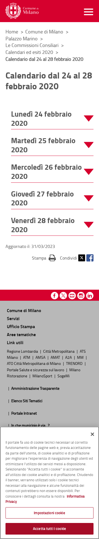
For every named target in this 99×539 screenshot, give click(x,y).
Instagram (81, 295)
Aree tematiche (21, 334)
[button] (52, 118)
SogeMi (63, 375)
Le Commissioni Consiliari (33, 45)
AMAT (56, 357)
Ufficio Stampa (21, 326)
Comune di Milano (44, 31)
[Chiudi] (92, 434)
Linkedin (90, 295)
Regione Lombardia (23, 351)
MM (80, 357)
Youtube (72, 295)
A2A (69, 357)
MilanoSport (42, 375)
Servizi (13, 318)
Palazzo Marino (22, 38)
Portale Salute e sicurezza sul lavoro (36, 369)
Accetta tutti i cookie (49, 528)
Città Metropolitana (59, 351)
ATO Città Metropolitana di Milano (34, 363)
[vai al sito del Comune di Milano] (22, 11)
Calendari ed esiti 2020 (30, 52)
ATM (27, 357)
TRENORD (74, 363)
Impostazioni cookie (49, 512)
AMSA (40, 357)
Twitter (81, 257)
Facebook (90, 257)
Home (12, 31)
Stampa (44, 258)
